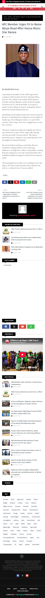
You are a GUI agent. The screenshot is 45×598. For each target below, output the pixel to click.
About (15, 588)
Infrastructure (36, 517)
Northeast (25, 527)
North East (16, 527)
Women (27, 544)
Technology (6, 541)
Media (23, 524)
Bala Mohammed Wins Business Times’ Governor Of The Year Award (25, 442)
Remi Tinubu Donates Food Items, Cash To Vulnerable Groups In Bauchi (26, 451)
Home (5, 17)
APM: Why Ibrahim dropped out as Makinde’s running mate (27, 248)
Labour (5, 524)
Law (11, 524)
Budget (5, 503)
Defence (33, 503)
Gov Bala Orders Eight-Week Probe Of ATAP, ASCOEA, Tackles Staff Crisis (26, 412)
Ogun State (33, 527)
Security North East (8, 537)
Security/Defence (22, 537)
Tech (38, 537)
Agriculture (20, 499)
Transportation (7, 544)
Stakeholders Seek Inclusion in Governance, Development (26, 383)
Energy (25, 510)
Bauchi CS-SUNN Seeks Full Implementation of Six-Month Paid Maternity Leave (26, 422)
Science (21, 534)
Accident (5, 499)
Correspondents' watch (26, 215)
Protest (39, 530)
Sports (32, 537)
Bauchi (36, 499)
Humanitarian (25, 517)
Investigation (7, 520)
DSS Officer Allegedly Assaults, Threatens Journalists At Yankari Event (23, 2)
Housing (5, 517)
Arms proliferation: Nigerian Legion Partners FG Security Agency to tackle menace (26, 402)
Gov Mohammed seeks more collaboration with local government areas (26, 239)
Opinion (5, 530)
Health (37, 513)
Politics (10, 17)
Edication (25, 506)
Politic (18, 530)
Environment (6, 513)
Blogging (21, 594)
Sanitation (14, 534)
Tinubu (14, 541)
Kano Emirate (31, 520)
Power (32, 530)
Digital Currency (7, 506)
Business (12, 503)
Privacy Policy (34, 588)
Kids (39, 520)
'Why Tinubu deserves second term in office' (26, 229)
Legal (16, 524)
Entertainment (34, 510)
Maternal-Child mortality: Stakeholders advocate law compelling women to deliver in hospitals (26, 472)
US (15, 544)
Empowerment (16, 510)
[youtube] (22, 326)
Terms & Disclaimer (22, 591)
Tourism (21, 541)
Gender (22, 513)
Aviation (28, 499)
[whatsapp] (31, 326)
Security (29, 534)
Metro (29, 524)
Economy (17, 506)
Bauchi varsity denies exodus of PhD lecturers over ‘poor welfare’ (24, 461)
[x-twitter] (14, 326)
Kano (22, 520)
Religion (5, 534)
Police (12, 530)
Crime (27, 503)
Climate (20, 503)
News (35, 524)
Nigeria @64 (6, 527)
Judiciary (16, 520)
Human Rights (15, 517)
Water (20, 544)
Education (34, 506)
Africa (12, 499)
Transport (29, 541)
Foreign (15, 513)
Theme (36, 594)
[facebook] (5, 326)
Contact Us (23, 588)
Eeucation (6, 510)
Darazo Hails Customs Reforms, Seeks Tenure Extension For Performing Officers (25, 432)
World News (35, 544)
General (30, 513)
